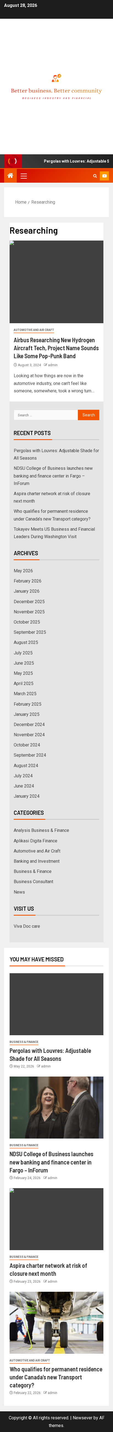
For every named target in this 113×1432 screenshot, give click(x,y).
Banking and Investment (37, 861)
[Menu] (23, 176)
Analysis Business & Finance (41, 830)
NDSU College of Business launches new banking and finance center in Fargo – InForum (53, 476)
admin (53, 365)
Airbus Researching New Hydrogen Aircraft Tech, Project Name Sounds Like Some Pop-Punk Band (56, 348)
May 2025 (23, 673)
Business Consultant (33, 881)
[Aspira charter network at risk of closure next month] (56, 1219)
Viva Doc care (27, 926)
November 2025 (29, 611)
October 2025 (27, 622)
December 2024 (29, 724)
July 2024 (23, 775)
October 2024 (27, 745)
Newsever (82, 1417)
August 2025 (26, 642)
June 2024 (24, 786)
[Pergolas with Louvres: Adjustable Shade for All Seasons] (56, 1004)
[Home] (10, 176)
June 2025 (24, 663)
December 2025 (29, 601)
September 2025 (30, 632)
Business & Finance (33, 871)
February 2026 (27, 581)
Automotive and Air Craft (34, 329)
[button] (23, 176)
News (19, 892)
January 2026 (26, 591)
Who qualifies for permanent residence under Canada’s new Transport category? (56, 1377)
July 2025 (23, 653)
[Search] (95, 176)
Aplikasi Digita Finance (35, 840)
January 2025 (26, 714)
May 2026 (23, 570)
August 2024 (26, 765)
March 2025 (25, 693)
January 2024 (26, 796)
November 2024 (29, 734)
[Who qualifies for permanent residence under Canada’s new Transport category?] (56, 1323)
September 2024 (30, 755)
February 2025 (27, 704)
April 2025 (23, 683)
